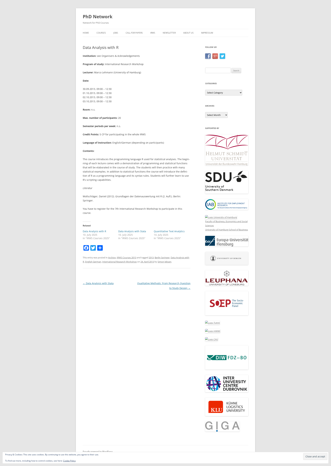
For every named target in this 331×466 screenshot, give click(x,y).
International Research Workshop (119, 261)
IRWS (152, 32)
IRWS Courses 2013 (126, 257)
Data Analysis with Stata (132, 231)
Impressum (207, 32)
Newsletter (169, 32)
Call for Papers (134, 32)
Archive (112, 257)
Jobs (115, 32)
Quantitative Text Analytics (169, 231)
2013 (151, 257)
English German (93, 261)
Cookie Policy (69, 460)
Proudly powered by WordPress (98, 451)
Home (86, 32)
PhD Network (97, 16)
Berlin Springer (162, 257)
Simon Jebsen (164, 261)
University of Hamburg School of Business (226, 229)
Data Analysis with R (94, 231)
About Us (188, 32)
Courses (101, 32)
